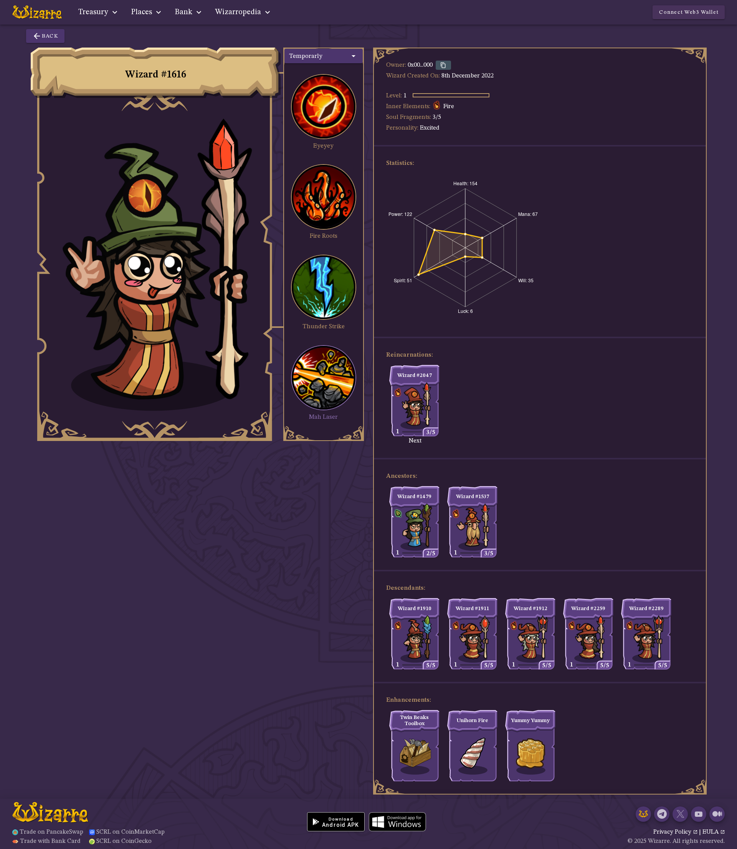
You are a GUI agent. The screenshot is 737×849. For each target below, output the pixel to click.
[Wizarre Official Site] (643, 814)
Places (142, 12)
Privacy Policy (673, 832)
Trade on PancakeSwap (51, 832)
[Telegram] (661, 814)
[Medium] (717, 814)
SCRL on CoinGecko (124, 841)
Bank (184, 12)
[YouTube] (698, 814)
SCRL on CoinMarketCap (130, 832)
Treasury (94, 12)
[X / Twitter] (680, 814)
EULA (711, 832)
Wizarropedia (239, 12)
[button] (323, 56)
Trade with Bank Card (50, 841)
